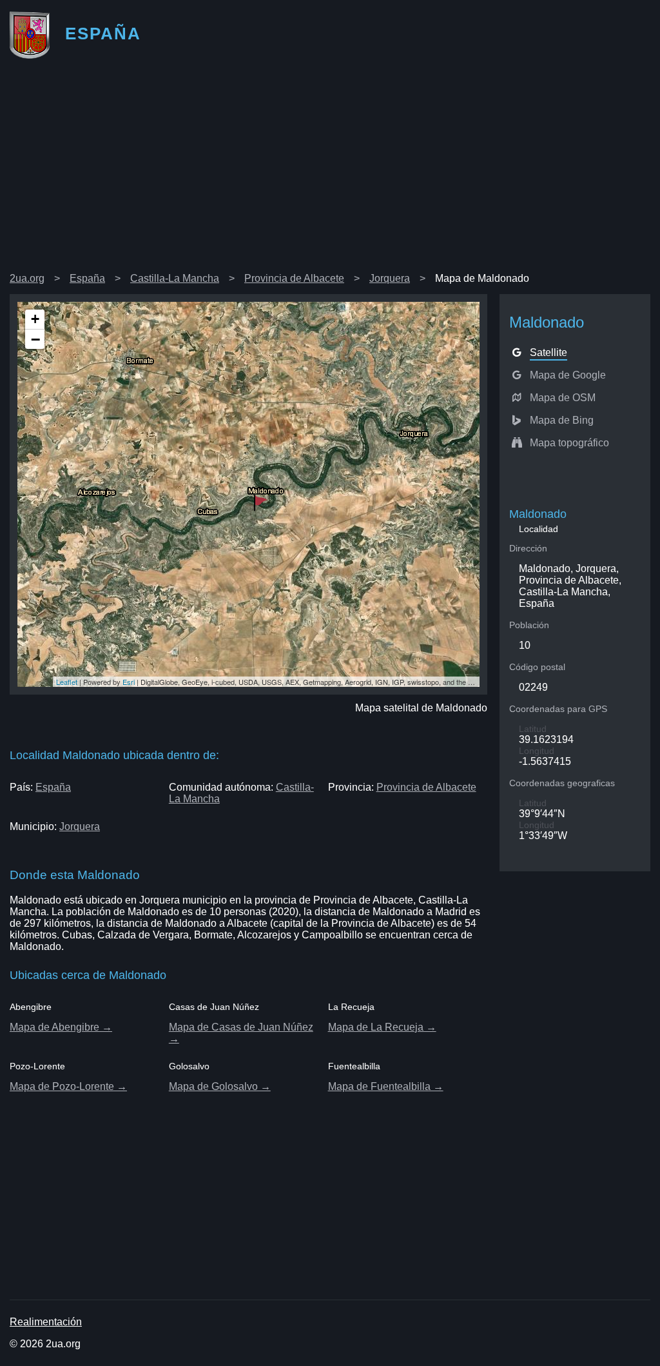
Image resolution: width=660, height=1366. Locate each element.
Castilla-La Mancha (174, 278)
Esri (128, 682)
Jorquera (389, 278)
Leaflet (66, 682)
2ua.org (27, 278)
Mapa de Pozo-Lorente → (68, 1086)
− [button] (35, 339)
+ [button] (35, 319)
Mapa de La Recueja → (382, 1027)
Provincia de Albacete (294, 278)
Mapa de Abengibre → (61, 1027)
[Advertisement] (330, 170)
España (87, 278)
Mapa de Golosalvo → (220, 1086)
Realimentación (46, 1321)
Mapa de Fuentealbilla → (385, 1086)
